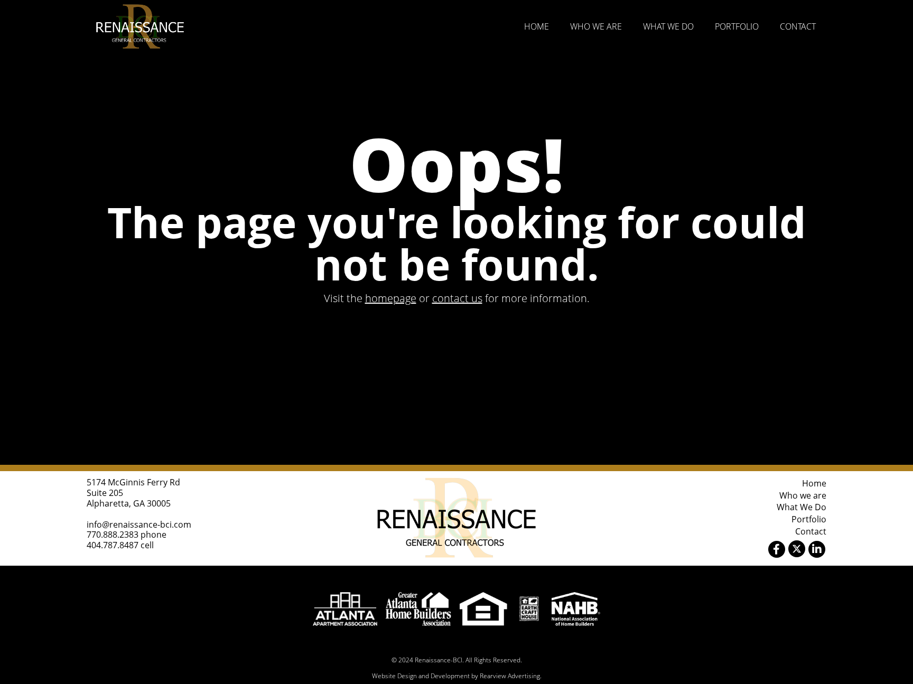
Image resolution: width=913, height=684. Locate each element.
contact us (457, 298)
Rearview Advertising (510, 675)
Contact (798, 26)
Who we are (596, 26)
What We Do (668, 26)
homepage (390, 298)
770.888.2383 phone (126, 534)
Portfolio (737, 26)
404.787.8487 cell (120, 545)
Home (536, 26)
